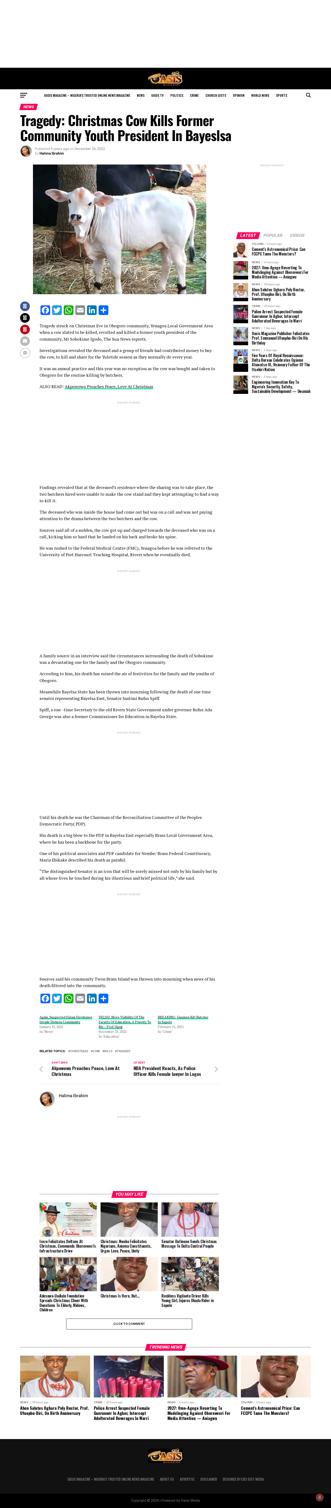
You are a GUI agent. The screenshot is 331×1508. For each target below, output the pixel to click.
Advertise (187, 1479)
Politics (176, 95)
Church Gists (215, 95)
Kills (108, 1051)
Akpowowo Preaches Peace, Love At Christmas (109, 386)
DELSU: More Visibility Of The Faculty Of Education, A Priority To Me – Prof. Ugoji (125, 1022)
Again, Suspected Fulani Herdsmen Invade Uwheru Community (65, 1019)
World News (260, 95)
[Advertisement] (165, 34)
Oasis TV (157, 95)
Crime (194, 95)
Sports (281, 95)
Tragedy (124, 1051)
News (140, 95)
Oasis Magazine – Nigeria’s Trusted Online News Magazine (87, 95)
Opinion (238, 95)
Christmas (79, 1051)
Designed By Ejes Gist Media (243, 1479)
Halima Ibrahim (51, 153)
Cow (96, 1051)
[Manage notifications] (319, 1497)
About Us (167, 1479)
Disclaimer (208, 1479)
